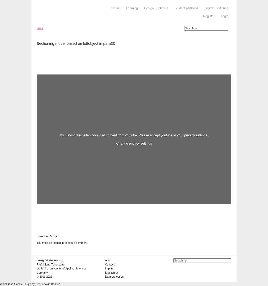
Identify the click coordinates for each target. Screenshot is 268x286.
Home (115, 8)
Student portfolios (186, 8)
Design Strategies (156, 8)
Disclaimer (111, 272)
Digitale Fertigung (216, 8)
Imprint (109, 268)
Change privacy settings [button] (134, 143)
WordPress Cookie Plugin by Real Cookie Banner (30, 284)
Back (40, 28)
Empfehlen (225, 44)
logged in (58, 242)
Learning (132, 8)
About (108, 260)
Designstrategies (62, 12)
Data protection (114, 276)
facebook (186, 269)
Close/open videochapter (228, 69)
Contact (110, 264)
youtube (176, 269)
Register (209, 16)
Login (224, 16)
